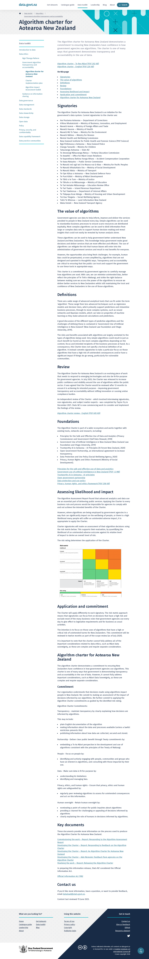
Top (141, 952)
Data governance (26, 101)
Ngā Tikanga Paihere (30, 58)
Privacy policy (69, 924)
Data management (26, 105)
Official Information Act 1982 (70, 876)
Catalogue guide (67, 5)
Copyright (68, 928)
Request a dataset (122, 931)
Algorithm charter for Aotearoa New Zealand (35, 73)
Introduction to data (27, 50)
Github (127, 928)
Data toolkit (82, 5)
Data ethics (40, 13)
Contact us (126, 921)
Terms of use (69, 921)
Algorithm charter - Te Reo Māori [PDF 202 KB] (78, 64)
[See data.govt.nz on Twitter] (128, 935)
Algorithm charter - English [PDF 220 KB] (75, 66)
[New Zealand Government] (36, 949)
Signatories (65, 77)
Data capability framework (29, 137)
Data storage (24, 117)
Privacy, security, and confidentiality (27, 131)
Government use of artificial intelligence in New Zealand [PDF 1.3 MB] (88, 472)
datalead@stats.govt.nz (74, 894)
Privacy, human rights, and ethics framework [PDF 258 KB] (83, 483)
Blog (105, 5)
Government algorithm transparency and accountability (43, 16)
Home (21, 921)
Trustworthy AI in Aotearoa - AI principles (76, 475)
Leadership (95, 5)
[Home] (20, 13)
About (112, 5)
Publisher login (70, 931)
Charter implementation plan (34, 82)
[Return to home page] (28, 4)
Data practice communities (30, 141)
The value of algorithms (71, 80)
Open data (23, 122)
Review (63, 86)
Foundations (65, 89)
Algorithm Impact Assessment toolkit (33, 88)
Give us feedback (123, 924)
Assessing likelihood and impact (74, 91)
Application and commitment (73, 94)
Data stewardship (26, 113)
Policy (21, 126)
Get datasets (52, 5)
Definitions (65, 83)
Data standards (25, 109)
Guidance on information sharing (32, 95)
